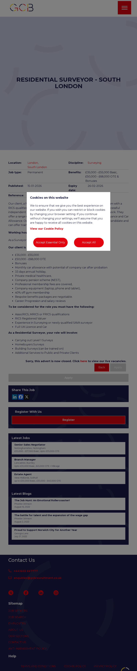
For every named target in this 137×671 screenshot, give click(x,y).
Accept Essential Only (50, 242)
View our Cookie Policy (46, 228)
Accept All (89, 242)
